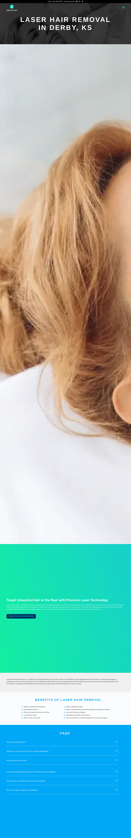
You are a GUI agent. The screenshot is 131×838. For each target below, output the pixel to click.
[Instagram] (79, 1)
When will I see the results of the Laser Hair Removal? (28, 751)
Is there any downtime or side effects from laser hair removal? (31, 772)
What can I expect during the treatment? (22, 790)
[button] (62, 743)
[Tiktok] (82, 1)
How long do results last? (17, 761)
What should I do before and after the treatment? (26, 781)
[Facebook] (77, 1)
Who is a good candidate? (16, 742)
